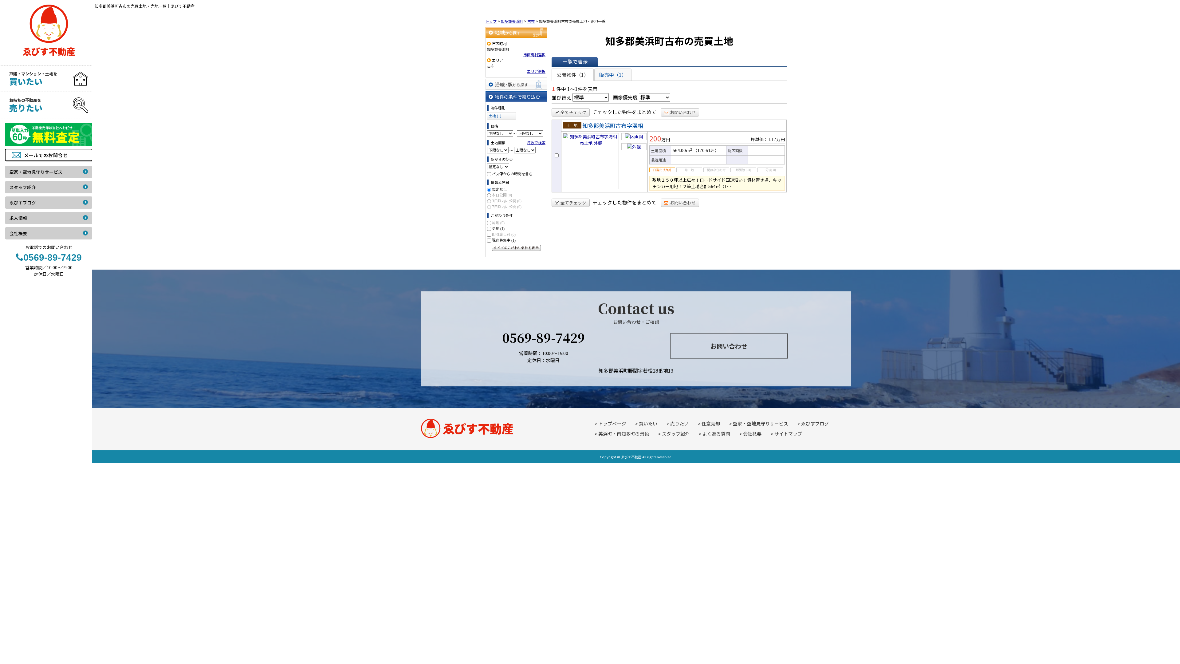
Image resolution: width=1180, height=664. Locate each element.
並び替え (561, 97)
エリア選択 (536, 71)
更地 (498, 228)
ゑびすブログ (815, 423)
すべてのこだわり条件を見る (516, 248)
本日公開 (502, 194)
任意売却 (711, 423)
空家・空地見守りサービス (760, 423)
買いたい (648, 423)
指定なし (499, 189)
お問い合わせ (683, 112)
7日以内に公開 (506, 206)
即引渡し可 (504, 234)
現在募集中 (504, 240)
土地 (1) (495, 116)
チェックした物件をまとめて (624, 112)
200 (655, 138)
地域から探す (516, 32)
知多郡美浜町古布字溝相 (612, 125)
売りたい (679, 423)
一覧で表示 (575, 61)
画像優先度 (625, 97)
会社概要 (752, 433)
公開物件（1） (573, 74)
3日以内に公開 (506, 200)
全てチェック (573, 112)
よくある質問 (716, 433)
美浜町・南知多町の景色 (623, 433)
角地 (498, 222)
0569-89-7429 (543, 337)
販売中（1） (613, 74)
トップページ (612, 423)
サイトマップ (788, 433)
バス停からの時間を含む (512, 173)
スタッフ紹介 (676, 433)
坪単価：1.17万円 (768, 139)
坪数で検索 (536, 142)
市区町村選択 (534, 54)
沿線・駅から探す (516, 84)
